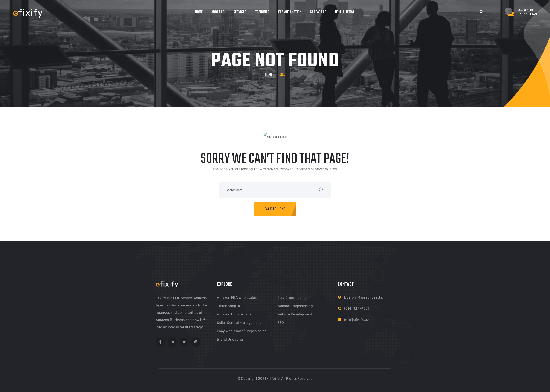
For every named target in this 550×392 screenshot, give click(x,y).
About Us (218, 12)
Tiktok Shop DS (229, 306)
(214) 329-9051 (356, 308)
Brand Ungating (230, 339)
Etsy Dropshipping (292, 298)
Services (240, 12)
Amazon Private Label (234, 314)
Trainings (262, 12)
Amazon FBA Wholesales (237, 298)
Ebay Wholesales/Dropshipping (242, 331)
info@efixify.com (358, 320)
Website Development (294, 314)
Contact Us (318, 12)
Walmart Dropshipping (295, 306)
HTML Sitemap (345, 12)
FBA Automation (289, 12)
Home (199, 12)
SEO (280, 323)
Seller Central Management (239, 323)
